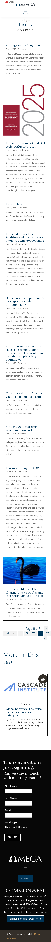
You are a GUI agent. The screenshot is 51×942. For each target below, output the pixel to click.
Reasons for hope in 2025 (22, 468)
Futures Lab (14, 204)
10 (33, 633)
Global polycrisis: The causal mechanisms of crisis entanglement (24, 712)
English (12, 2)
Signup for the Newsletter (25, 919)
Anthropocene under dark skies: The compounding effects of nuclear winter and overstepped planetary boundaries (25, 353)
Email (8, 810)
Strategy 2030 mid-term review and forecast (22, 428)
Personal (12, 827)
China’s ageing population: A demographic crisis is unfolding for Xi (25, 301)
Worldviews (23, 150)
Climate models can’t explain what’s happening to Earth (25, 395)
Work (24, 827)
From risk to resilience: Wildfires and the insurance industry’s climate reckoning (25, 237)
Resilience (22, 208)
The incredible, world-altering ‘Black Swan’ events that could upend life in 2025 (25, 592)
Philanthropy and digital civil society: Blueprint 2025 (25, 145)
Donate (25, 879)
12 (47, 633)
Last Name (11, 798)
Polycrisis (22, 599)
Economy (22, 49)
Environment (23, 363)
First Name (11, 786)
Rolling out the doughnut (23, 46)
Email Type (11, 822)
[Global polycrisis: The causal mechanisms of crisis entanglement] (25, 687)
